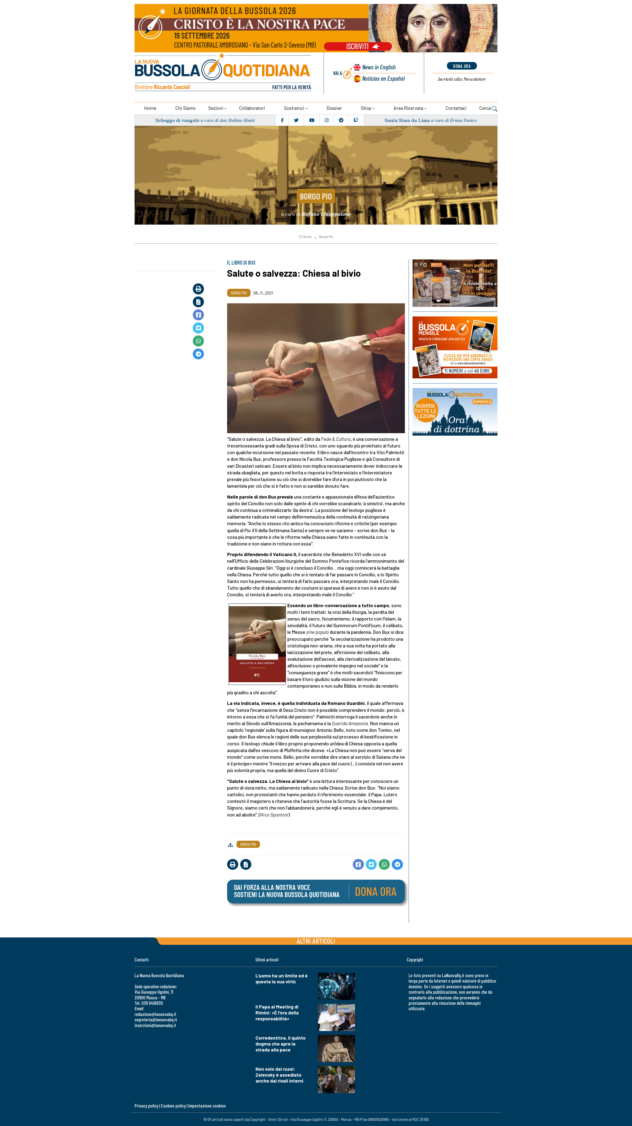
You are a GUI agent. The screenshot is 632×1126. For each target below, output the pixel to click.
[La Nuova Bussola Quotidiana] (223, 73)
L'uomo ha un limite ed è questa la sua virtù (282, 978)
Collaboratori (252, 108)
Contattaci (456, 108)
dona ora (462, 66)
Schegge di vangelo (177, 120)
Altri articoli (316, 940)
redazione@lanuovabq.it (155, 1014)
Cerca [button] (485, 108)
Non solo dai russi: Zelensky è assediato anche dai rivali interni (279, 1075)
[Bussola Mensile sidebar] (455, 347)
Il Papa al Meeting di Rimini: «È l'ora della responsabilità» (277, 1012)
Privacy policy (146, 1105)
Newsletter (462, 79)
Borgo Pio (316, 196)
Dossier (334, 108)
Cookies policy (173, 1105)
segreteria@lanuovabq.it (156, 1019)
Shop (366, 108)
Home (150, 108)
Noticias (383, 78)
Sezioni (215, 108)
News (379, 67)
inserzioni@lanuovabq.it (155, 1025)
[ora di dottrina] (455, 412)
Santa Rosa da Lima (407, 120)
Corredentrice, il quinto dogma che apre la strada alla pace (281, 1043)
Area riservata (408, 108)
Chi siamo (185, 108)
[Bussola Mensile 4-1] (455, 283)
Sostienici (294, 108)
